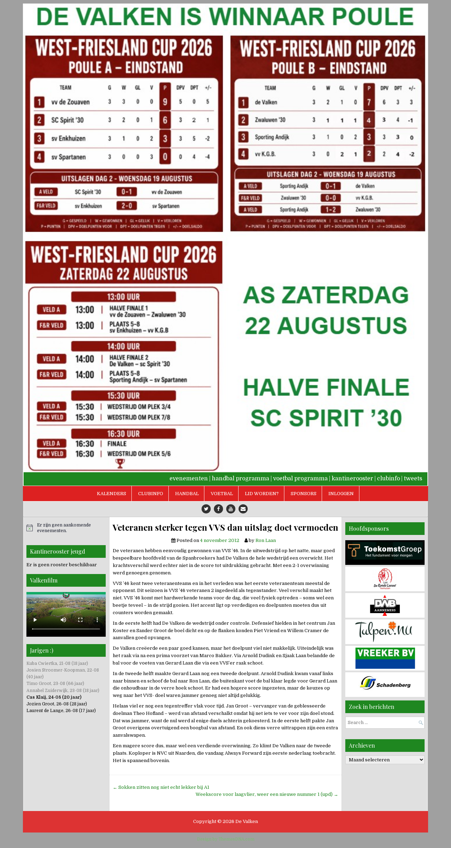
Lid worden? (262, 493)
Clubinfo (150, 493)
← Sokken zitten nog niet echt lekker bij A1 (161, 787)
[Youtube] (230, 508)
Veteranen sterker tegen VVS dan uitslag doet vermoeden (225, 527)
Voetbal (222, 493)
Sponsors (303, 493)
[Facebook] (218, 508)
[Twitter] (206, 508)
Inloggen (341, 493)
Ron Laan (265, 540)
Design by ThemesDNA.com (225, 839)
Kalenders (111, 493)
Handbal (187, 493)
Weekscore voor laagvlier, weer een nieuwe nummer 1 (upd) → (267, 794)
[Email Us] (243, 508)
